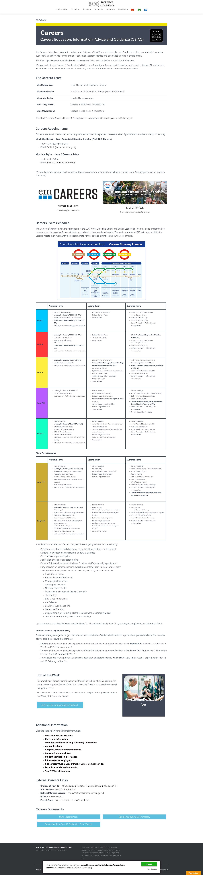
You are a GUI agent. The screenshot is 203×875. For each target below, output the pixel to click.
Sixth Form (122, 9)
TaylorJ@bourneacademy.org (61, 162)
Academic (74, 9)
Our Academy (61, 9)
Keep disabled (152, 869)
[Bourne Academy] (101, 4)
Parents (110, 9)
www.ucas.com (56, 796)
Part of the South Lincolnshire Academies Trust (54, 847)
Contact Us (40, 869)
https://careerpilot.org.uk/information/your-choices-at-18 (89, 786)
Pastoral (86, 9)
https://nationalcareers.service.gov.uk (86, 793)
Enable (149, 864)
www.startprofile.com (65, 789)
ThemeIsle (164, 870)
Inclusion (98, 9)
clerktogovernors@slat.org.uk (117, 118)
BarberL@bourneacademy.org (61, 147)
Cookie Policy (87, 868)
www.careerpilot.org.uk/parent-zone (72, 800)
